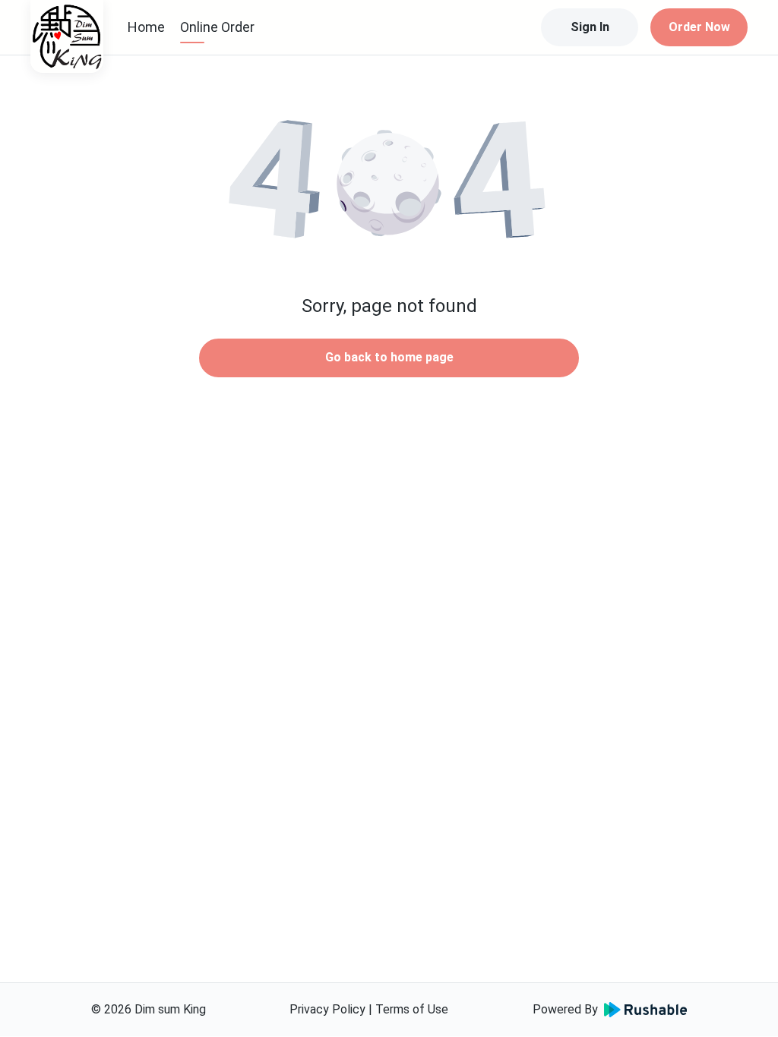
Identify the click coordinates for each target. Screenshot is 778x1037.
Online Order (217, 27)
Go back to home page (389, 357)
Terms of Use (411, 1009)
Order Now (699, 27)
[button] (389, 182)
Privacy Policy (327, 1009)
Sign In (590, 27)
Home (146, 27)
